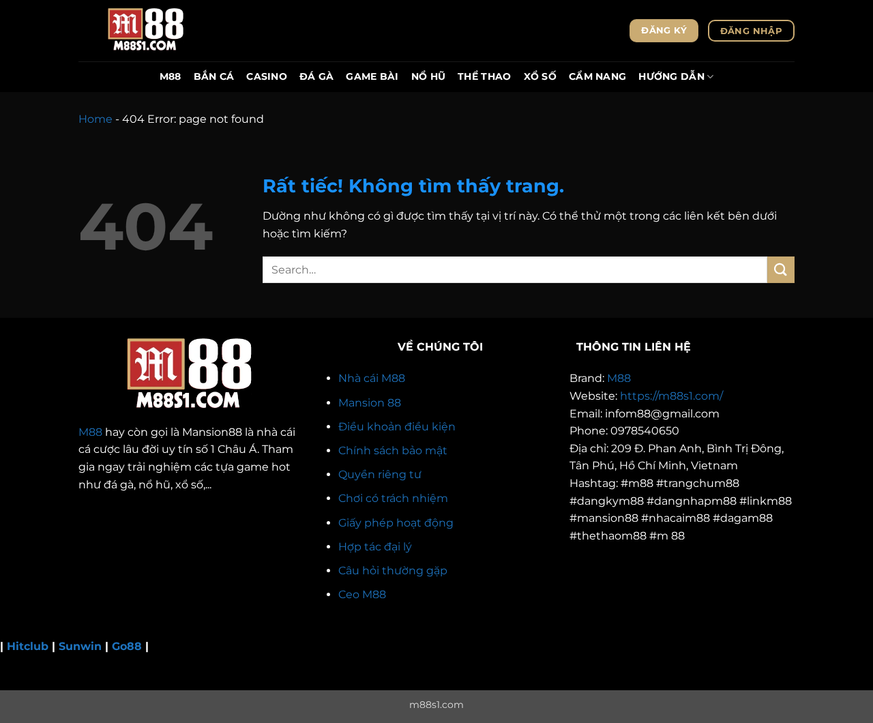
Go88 (127, 646)
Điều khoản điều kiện (397, 426)
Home (95, 119)
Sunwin (80, 646)
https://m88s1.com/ (671, 395)
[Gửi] (781, 269)
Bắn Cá (214, 76)
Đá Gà (316, 76)
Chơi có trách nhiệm (393, 498)
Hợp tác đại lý (375, 546)
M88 (170, 76)
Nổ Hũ (428, 76)
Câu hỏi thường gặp (392, 570)
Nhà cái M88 (371, 378)
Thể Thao (484, 76)
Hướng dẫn (671, 76)
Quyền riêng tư (379, 474)
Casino (266, 76)
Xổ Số (540, 76)
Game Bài (372, 76)
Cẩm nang (597, 76)
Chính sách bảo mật (392, 450)
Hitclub (27, 646)
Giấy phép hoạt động (396, 522)
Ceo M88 (362, 594)
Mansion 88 (369, 402)
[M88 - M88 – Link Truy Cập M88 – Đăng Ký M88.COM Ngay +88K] (146, 30)
